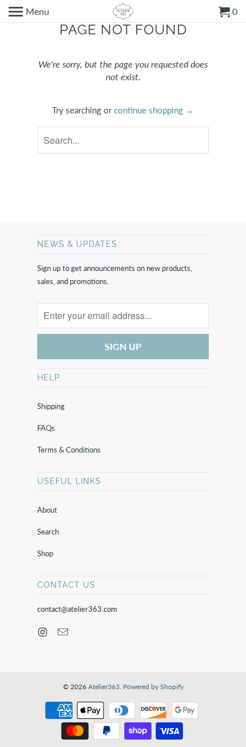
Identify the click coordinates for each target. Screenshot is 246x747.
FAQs (46, 428)
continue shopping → (154, 110)
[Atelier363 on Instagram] (43, 632)
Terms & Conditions (69, 449)
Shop (45, 553)
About (47, 509)
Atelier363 (104, 686)
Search (48, 531)
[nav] (29, 11)
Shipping (51, 406)
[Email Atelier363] (64, 632)
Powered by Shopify (153, 686)
